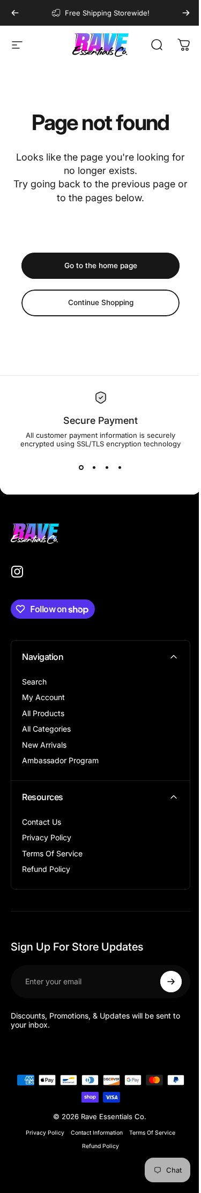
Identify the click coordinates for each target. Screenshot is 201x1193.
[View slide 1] (81, 467)
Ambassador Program (60, 760)
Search (34, 681)
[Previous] (15, 13)
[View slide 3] (107, 467)
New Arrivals (44, 744)
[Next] (186, 13)
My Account (43, 697)
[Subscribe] (171, 981)
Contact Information (97, 1132)
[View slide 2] (94, 467)
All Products (43, 713)
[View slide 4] (120, 467)
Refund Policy (46, 868)
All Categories (46, 728)
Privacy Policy (46, 837)
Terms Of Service (52, 853)
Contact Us (41, 821)
